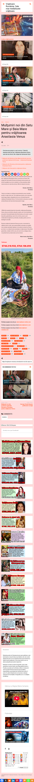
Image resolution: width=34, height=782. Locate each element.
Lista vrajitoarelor (8, 54)
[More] (27, 174)
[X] (6, 174)
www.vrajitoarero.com (25, 325)
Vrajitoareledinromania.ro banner (14, 31)
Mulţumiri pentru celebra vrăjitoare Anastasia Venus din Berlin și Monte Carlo (15, 395)
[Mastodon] (18, 174)
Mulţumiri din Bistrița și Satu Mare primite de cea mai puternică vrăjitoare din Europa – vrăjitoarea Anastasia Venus (17, 160)
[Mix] (21, 174)
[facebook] (5, 748)
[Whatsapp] (24, 174)
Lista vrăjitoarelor (7, 39)
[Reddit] (9, 174)
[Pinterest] (15, 174)
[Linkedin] (12, 174)
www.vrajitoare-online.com (24, 322)
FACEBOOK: (4, 417)
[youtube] (8, 748)
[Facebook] (3, 174)
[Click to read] (17, 377)
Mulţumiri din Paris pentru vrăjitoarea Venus (14, 168)
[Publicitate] (17, 723)
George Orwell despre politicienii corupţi (26, 404)
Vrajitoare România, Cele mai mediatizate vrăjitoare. (13, 7)
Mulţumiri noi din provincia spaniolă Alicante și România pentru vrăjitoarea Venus (8, 406)
